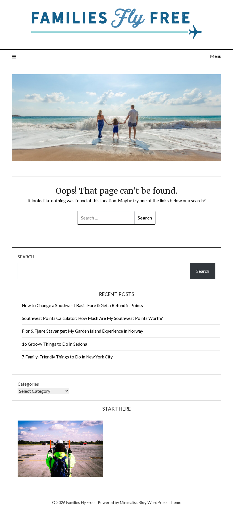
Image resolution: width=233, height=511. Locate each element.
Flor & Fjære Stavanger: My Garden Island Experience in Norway (82, 330)
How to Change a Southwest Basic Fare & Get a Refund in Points (82, 305)
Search (26, 256)
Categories (28, 384)
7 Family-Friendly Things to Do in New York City (67, 356)
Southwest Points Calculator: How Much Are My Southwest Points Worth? (92, 318)
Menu (215, 56)
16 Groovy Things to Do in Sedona (54, 344)
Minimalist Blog (133, 502)
